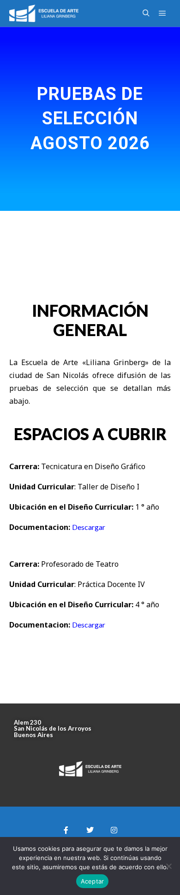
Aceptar (92, 881)
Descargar (88, 527)
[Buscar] (146, 13)
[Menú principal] (162, 13)
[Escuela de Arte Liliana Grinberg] (43, 13)
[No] (168, 866)
